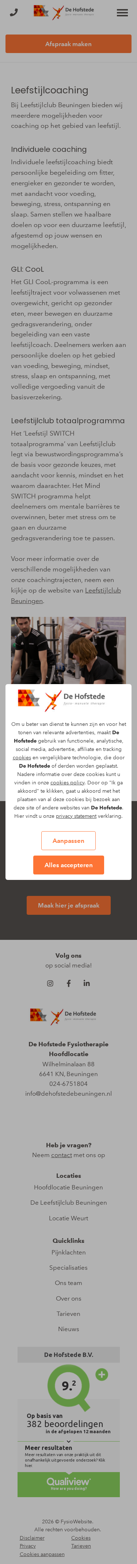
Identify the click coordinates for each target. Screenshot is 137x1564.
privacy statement (76, 816)
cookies (22, 758)
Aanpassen (68, 840)
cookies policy (67, 783)
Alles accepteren (69, 865)
